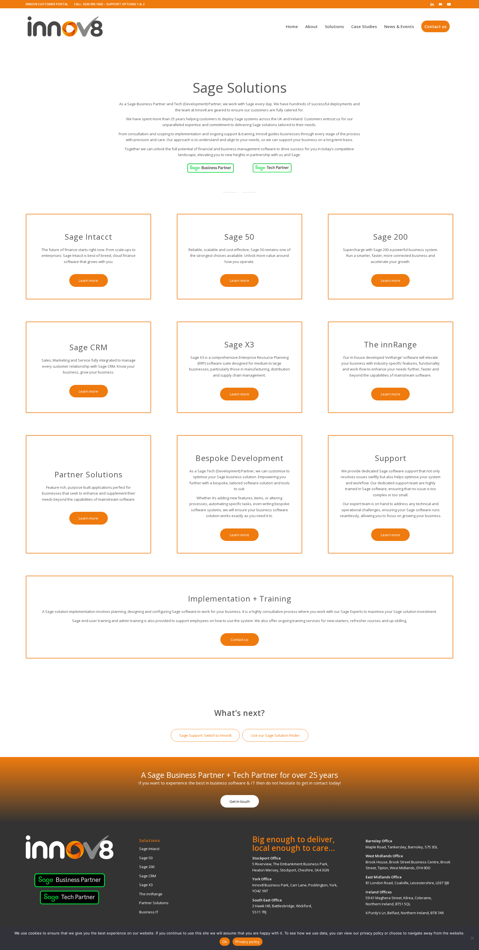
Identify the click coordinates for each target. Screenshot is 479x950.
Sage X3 (146, 884)
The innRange (150, 893)
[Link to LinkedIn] (432, 4)
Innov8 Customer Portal (47, 4)
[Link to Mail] (441, 4)
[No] (472, 938)
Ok (224, 941)
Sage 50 (145, 857)
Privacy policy (247, 941)
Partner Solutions (154, 902)
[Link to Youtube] (449, 4)
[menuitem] (48, 4)
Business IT (148, 911)
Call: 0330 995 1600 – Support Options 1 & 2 (109, 4)
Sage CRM (147, 875)
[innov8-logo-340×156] (65, 26)
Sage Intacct (149, 848)
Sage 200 (146, 866)
